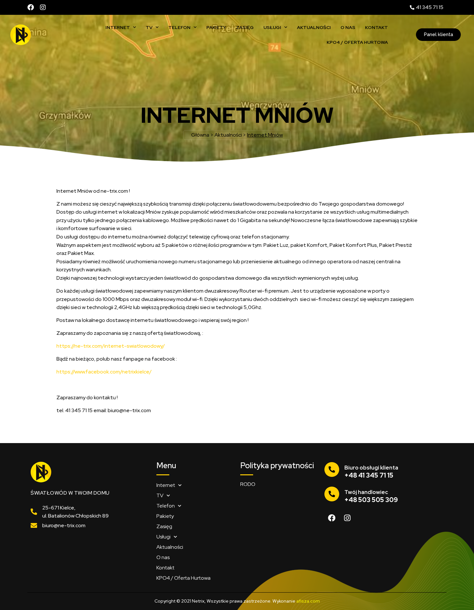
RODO (247, 484)
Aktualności (314, 27)
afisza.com (308, 601)
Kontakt (376, 27)
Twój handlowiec (366, 492)
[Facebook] (30, 7)
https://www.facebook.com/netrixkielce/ (104, 371)
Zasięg (245, 27)
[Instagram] (43, 7)
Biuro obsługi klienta (371, 467)
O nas (348, 27)
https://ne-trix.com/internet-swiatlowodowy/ (110, 346)
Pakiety (216, 27)
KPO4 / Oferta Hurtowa (357, 42)
